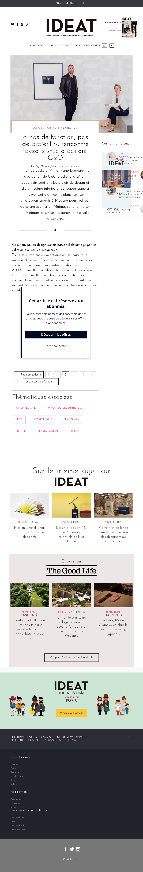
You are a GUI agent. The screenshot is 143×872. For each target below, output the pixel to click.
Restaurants (113, 615)
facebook (17, 24)
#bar (19, 419)
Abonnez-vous (71, 713)
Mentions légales (24, 737)
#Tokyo (74, 431)
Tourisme (75, 45)
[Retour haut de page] (130, 737)
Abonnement (54, 740)
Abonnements (17, 799)
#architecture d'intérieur (65, 408)
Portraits (52, 128)
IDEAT (82, 3)
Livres (13, 807)
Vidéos (112, 46)
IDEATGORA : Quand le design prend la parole (121, 177)
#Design (21, 431)
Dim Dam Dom (18, 829)
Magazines (15, 803)
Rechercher (27, 24)
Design (32, 45)
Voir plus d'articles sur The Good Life (71, 657)
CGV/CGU (46, 737)
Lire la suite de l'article (38, 381)
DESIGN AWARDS (91, 45)
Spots (13, 780)
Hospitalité (29, 615)
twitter (12, 24)
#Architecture (26, 408)
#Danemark (71, 419)
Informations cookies (72, 737)
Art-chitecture (59, 45)
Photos (13, 788)
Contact (34, 740)
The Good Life (65, 3)
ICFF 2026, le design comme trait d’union (118, 211)
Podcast (104, 46)
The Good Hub (17, 825)
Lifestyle (43, 45)
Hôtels (80, 612)
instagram (22, 24)
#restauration (48, 431)
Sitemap (72, 740)
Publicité (18, 740)
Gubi (15, 275)
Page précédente (31, 374)
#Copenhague (43, 419)
